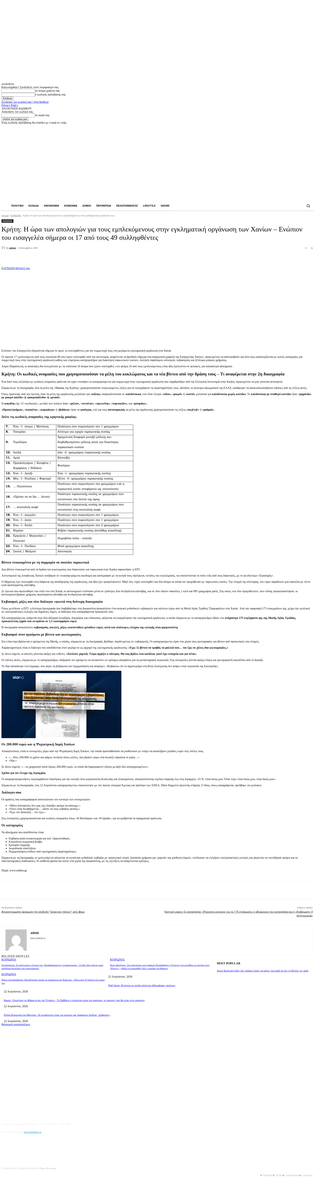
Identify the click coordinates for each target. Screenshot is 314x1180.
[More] (89, 257)
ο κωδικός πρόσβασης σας (50, 94)
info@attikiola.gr (32, 1132)
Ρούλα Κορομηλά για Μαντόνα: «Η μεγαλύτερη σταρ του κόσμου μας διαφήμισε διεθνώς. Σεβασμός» (57, 1015)
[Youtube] (310, 127)
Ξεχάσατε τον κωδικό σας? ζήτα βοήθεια (25, 101)
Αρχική (5, 215)
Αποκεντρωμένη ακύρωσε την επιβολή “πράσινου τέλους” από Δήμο (43, 912)
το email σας (42, 115)
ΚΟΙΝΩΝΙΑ (16, 215)
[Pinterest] (63, 257)
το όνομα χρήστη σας (47, 90)
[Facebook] (290, 127)
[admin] (3, 248)
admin (12, 248)
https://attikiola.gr (38, 938)
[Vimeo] (305, 127)
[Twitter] (300, 127)
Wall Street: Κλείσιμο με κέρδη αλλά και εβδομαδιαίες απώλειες (142, 985)
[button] (308, 205)
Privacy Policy (9, 105)
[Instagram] (295, 127)
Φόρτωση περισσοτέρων (15, 1024)
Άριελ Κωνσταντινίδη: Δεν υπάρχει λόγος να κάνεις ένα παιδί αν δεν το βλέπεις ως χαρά (262, 970)
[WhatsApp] (76, 257)
